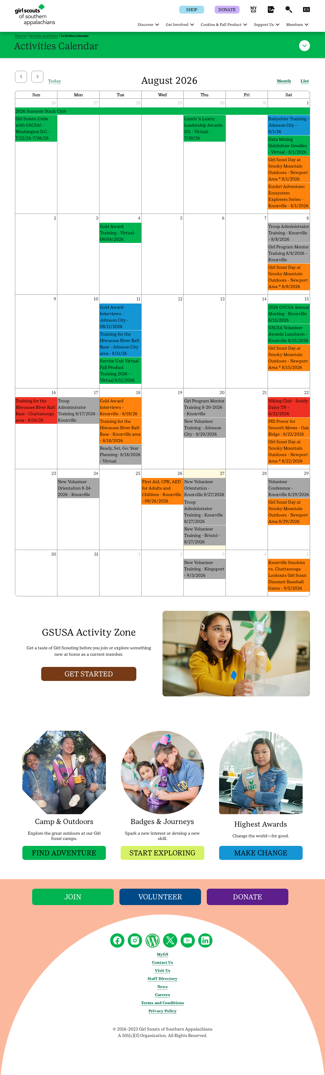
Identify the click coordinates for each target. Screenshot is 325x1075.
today (54, 80)
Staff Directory (162, 978)
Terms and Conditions (162, 1003)
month (284, 80)
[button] (253, 12)
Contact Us (162, 962)
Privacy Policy (162, 1011)
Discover (21, 36)
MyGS (162, 954)
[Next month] (37, 77)
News (162, 986)
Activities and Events (44, 36)
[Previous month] (21, 77)
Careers (162, 995)
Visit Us (162, 970)
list (304, 80)
